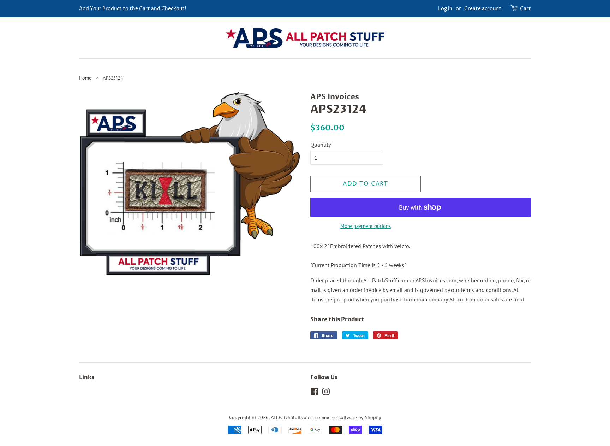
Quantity (320, 144)
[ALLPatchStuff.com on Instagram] (326, 393)
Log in (445, 8)
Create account (482, 8)
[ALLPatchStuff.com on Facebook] (314, 393)
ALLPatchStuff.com (290, 417)
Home (85, 78)
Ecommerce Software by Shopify (346, 417)
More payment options (365, 226)
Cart (525, 8)
